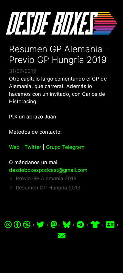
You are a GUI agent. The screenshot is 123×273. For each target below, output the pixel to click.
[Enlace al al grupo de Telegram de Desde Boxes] (80, 224)
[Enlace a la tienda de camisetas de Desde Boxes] (95, 224)
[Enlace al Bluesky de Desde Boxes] (66, 224)
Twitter (32, 147)
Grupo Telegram (65, 147)
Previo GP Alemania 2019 (46, 178)
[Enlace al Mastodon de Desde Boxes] (53, 224)
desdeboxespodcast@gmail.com (48, 170)
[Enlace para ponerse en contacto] (61, 235)
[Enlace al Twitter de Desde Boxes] (40, 224)
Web (14, 147)
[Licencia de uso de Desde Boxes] (17, 224)
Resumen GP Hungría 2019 (48, 188)
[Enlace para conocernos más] (110, 224)
